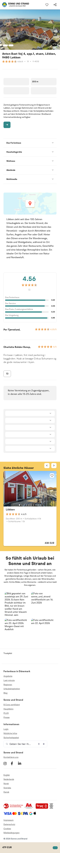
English (6, 775)
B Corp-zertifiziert (11, 704)
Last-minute (9, 680)
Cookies (7, 828)
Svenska (7, 787)
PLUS (6, 713)
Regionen (7, 684)
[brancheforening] (13, 808)
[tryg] (43, 808)
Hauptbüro (8, 709)
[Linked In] (21, 763)
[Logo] (14, 4)
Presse (6, 717)
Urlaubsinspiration (11, 688)
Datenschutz (9, 824)
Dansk (6, 792)
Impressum (8, 820)
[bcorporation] (52, 808)
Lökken (10, 509)
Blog (5, 693)
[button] (16, 604)
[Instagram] (6, 763)
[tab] (19, 505)
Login (5, 729)
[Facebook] (14, 763)
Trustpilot (7, 653)
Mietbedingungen (11, 832)
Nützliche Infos (10, 733)
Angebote (7, 676)
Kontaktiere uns (10, 757)
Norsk (6, 783)
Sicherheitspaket (11, 737)
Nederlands (8, 779)
